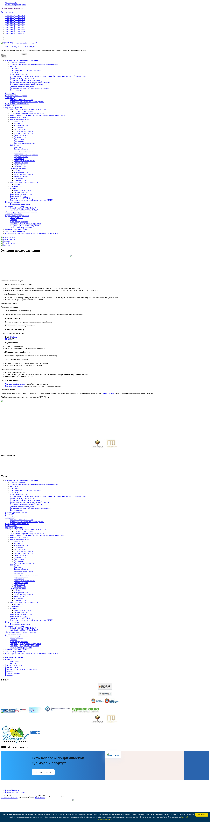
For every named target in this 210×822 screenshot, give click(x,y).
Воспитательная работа (14, 657)
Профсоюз (9, 659)
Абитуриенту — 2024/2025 (15, 29)
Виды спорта (19, 139)
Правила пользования (22, 192)
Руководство (14, 72)
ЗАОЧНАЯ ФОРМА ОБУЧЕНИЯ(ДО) (24, 210)
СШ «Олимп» (15, 145)
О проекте (13, 220)
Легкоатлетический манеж (19, 119)
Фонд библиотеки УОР (22, 190)
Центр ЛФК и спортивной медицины (24, 182)
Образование (14, 68)
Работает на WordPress (9, 798)
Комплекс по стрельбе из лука (21, 194)
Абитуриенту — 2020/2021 (15, 22)
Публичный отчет (16, 661)
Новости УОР (10, 94)
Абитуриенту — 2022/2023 (15, 26)
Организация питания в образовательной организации (30, 88)
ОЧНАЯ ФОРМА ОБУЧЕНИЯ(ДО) (23, 208)
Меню (4, 56)
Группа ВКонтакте (12, 790)
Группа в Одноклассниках (15, 792)
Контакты (9, 675)
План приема (19, 141)
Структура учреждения (14, 108)
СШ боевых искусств (18, 121)
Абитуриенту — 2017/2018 (15, 16)
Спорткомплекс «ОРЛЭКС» (20, 198)
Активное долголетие (13, 214)
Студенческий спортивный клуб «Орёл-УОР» (27, 113)
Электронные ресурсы (13, 665)
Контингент (18, 127)
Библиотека (14, 188)
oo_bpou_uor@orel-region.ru (15, 5)
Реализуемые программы (23, 131)
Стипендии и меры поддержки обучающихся (26, 84)
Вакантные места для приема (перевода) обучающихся (30, 82)
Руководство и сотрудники (24, 111)
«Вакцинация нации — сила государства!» (21, 212)
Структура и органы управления (26, 155)
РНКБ (7, 339)
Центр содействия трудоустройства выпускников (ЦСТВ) (31, 200)
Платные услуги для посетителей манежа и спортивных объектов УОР (31, 233)
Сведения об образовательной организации (21, 60)
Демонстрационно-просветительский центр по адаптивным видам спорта (37, 115)
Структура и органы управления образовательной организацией (34, 64)
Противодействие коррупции (16, 96)
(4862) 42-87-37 (11, 3)
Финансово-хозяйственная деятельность (25, 80)
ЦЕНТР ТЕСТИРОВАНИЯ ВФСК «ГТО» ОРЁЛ (28, 109)
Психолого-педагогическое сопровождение (21, 669)
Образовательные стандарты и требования (25, 70)
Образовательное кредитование (17, 216)
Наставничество (11, 106)
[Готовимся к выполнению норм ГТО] (105, 449)
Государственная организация (12, 8)
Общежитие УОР (16, 186)
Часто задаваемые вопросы (20, 204)
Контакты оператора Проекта (21, 228)
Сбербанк (13, 337)
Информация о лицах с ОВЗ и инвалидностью (27, 102)
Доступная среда (16, 90)
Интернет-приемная (12, 202)
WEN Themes (40, 798)
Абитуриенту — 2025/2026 (15, 31)
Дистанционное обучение (14, 206)
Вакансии (9, 671)
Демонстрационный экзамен (16, 92)
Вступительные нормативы (24, 143)
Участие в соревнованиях (23, 133)
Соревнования (19, 165)
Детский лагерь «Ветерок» (20, 117)
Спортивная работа (21, 129)
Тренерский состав (21, 125)
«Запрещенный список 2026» (16, 229)
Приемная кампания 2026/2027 (21, 100)
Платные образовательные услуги (22, 78)
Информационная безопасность (17, 104)
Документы (14, 66)
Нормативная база (21, 135)
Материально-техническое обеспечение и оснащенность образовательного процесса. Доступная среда (48, 76)
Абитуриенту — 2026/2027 (15, 33)
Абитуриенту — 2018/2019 (15, 18)
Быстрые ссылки (7, 12)
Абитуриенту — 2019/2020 (15, 20)
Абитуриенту (10, 98)
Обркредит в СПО (16, 218)
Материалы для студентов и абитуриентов (25, 224)
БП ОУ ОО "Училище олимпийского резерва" (18, 47)
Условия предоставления (19, 222)
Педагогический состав (18, 74)
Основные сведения (17, 62)
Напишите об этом (43, 772)
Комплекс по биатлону (18, 196)
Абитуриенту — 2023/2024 (15, 28)
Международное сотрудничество (22, 86)
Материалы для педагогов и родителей (24, 226)
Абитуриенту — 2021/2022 (15, 24)
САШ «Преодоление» (18, 168)
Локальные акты (20, 137)
